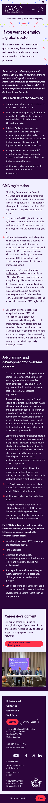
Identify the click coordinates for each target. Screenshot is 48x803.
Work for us (11, 715)
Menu (33, 9)
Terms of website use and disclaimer (15, 766)
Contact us (11, 705)
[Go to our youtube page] (16, 755)
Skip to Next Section (12, 66)
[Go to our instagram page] (33, 755)
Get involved (12, 710)
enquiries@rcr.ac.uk (16, 747)
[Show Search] (40, 9)
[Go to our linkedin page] (40, 755)
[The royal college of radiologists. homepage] (14, 9)
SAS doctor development (24, 490)
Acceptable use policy (13, 773)
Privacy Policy (12, 761)
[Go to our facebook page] (26, 755)
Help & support (13, 700)
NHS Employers (13, 165)
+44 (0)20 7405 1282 (16, 744)
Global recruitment (14, 18)
